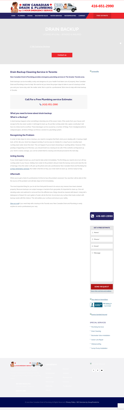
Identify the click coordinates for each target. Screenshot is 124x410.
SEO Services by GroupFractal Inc (88, 402)
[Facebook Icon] (97, 370)
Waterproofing (96, 344)
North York (49, 377)
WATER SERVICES (56, 16)
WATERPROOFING (70, 16)
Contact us (62, 55)
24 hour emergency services (19, 169)
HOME (13, 16)
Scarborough (50, 373)
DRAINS (30, 16)
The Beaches (67, 386)
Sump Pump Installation (99, 348)
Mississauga (50, 382)
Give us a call (14, 203)
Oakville (48, 390)
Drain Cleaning (96, 331)
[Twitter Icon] (93, 370)
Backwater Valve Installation (100, 335)
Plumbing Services (97, 327)
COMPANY (82, 16)
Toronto (48, 369)
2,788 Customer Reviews (40, 46)
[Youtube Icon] (101, 370)
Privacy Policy (70, 402)
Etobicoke (49, 386)
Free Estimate (102, 15)
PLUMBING (21, 16)
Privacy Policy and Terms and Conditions (101, 291)
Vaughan (66, 373)
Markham (66, 369)
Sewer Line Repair (97, 340)
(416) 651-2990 (21, 391)
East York (66, 382)
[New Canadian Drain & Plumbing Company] (43, 6)
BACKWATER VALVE (41, 16)
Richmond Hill (67, 377)
